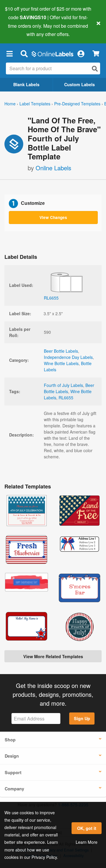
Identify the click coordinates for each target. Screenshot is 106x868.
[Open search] (95, 68)
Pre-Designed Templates (77, 104)
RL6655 (66, 398)
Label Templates (34, 104)
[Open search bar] (24, 53)
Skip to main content (21, 30)
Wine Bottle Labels (61, 363)
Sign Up (82, 718)
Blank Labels (26, 84)
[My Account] (80, 53)
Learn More (86, 842)
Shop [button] (10, 740)
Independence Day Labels (68, 357)
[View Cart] (96, 53)
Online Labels (53, 168)
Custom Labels (79, 84)
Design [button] (12, 756)
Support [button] (13, 772)
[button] (9, 53)
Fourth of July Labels (63, 385)
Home (10, 104)
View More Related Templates (53, 656)
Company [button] (14, 789)
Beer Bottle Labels (61, 351)
